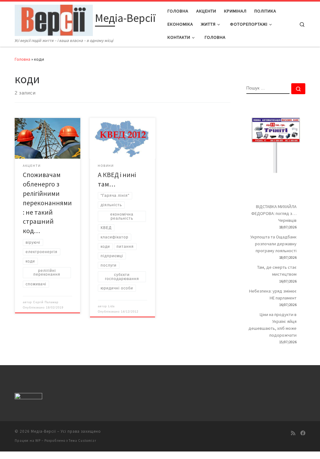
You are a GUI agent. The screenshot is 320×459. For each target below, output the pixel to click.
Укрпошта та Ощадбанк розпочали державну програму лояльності (273, 243)
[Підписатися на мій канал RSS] (293, 433)
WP (38, 440)
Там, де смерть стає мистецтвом (277, 270)
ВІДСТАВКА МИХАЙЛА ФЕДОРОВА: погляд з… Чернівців (274, 213)
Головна (22, 59)
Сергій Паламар (45, 302)
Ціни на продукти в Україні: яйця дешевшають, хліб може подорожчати (272, 325)
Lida (111, 306)
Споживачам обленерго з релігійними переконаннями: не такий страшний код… (47, 203)
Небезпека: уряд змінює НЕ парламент (273, 294)
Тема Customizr (82, 440)
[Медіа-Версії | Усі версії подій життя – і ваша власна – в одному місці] (54, 19)
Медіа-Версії (43, 431)
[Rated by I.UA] (28, 397)
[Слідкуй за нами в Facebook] (302, 433)
